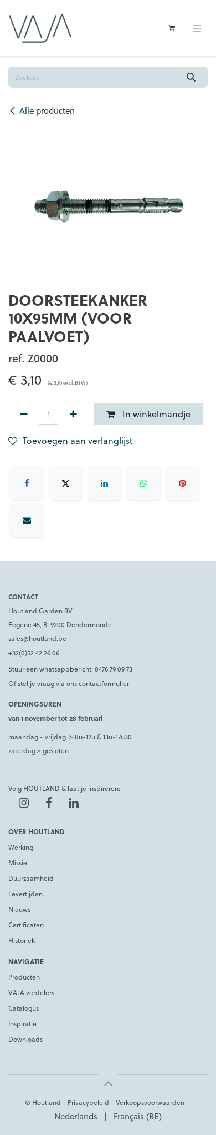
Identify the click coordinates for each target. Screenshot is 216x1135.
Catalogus (23, 1008)
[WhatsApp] (143, 483)
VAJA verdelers (31, 992)
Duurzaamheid (31, 878)
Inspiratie (22, 1023)
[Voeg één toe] (73, 413)
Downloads (25, 1039)
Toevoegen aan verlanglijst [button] (78, 440)
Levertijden (25, 894)
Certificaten (26, 925)
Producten (24, 977)
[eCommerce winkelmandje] (171, 27)
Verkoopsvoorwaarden (150, 1102)
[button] (108, 1083)
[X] (66, 483)
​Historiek (21, 940)
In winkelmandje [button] (155, 413)
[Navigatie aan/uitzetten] (197, 28)
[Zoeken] (191, 77)
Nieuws (19, 909)
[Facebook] (26, 483)
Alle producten (47, 110)
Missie (17, 862)
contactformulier (104, 683)
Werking (20, 847)
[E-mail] (26, 520)
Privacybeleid (88, 1102)
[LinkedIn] (104, 483)
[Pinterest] (182, 483)
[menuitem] (75, 1116)
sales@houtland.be (37, 638)
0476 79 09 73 (113, 669)
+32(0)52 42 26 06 (33, 653)
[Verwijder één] (23, 413)
